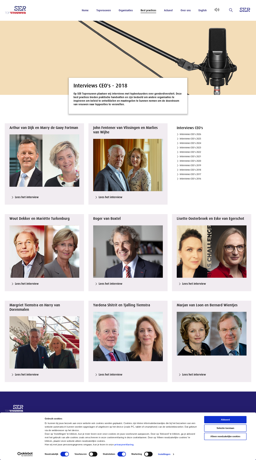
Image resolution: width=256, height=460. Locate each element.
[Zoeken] (231, 10)
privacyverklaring (124, 444)
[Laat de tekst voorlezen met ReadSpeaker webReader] (216, 10)
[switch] (93, 454)
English (203, 10)
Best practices (148, 10)
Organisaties (126, 10)
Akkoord (225, 419)
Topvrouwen (103, 10)
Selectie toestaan (225, 428)
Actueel (168, 10)
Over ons (186, 10)
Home (85, 10)
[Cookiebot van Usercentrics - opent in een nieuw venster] (25, 454)
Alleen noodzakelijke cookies (225, 436)
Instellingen (164, 454)
